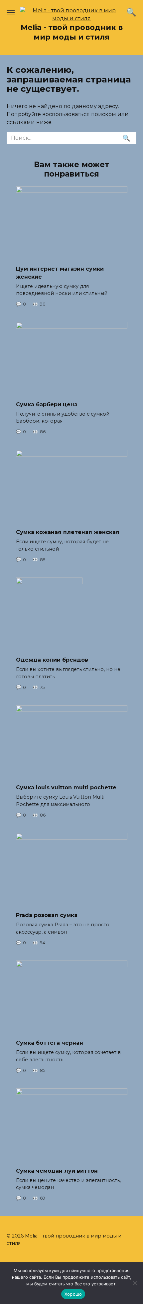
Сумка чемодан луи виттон (57, 1170)
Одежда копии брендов (52, 660)
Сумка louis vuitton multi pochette (66, 787)
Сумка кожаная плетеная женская (67, 532)
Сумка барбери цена (46, 404)
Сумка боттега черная (49, 1043)
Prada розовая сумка (46, 915)
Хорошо (73, 1294)
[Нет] (134, 1283)
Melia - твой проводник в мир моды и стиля (72, 32)
